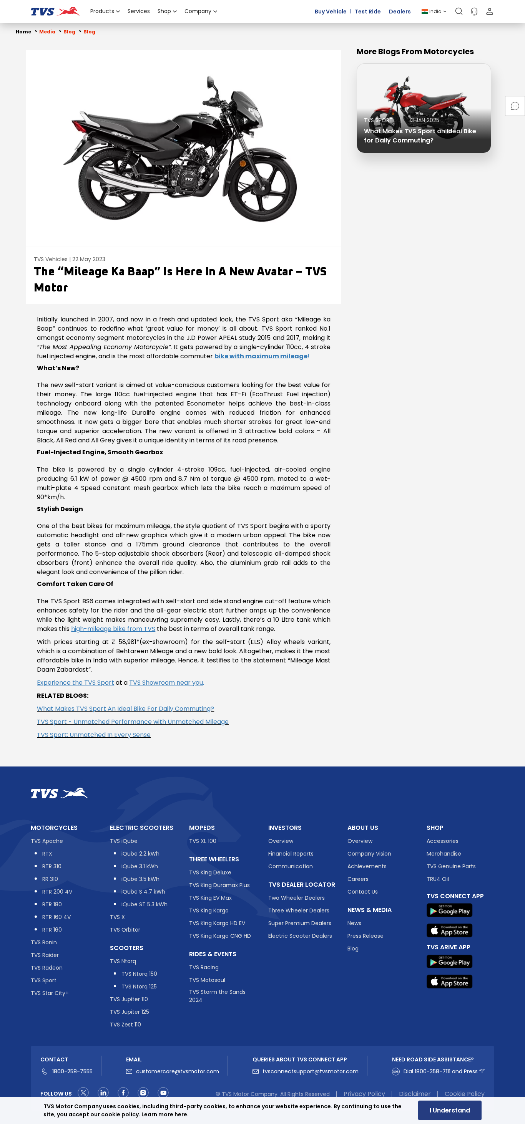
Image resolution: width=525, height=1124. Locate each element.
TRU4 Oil (438, 879)
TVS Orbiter (125, 930)
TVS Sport (43, 980)
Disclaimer (415, 1094)
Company (197, 11)
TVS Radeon (47, 968)
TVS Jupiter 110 (129, 999)
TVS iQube (124, 841)
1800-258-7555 (72, 1071)
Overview (280, 841)
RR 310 (50, 879)
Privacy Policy (364, 1094)
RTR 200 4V (57, 892)
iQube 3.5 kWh (140, 879)
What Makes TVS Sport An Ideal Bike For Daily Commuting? (125, 708)
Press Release (365, 936)
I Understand (450, 1110)
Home (23, 31)
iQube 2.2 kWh (140, 853)
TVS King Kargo (209, 910)
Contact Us (362, 892)
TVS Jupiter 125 (129, 1012)
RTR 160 (52, 930)
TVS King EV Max (210, 898)
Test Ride (368, 11)
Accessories (443, 841)
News (354, 923)
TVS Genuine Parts (451, 866)
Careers (358, 879)
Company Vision (369, 853)
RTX (47, 853)
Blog (353, 948)
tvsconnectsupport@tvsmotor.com (310, 1071)
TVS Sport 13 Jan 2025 (401, 120)
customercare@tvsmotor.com (177, 1071)
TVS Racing (204, 967)
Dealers (400, 11)
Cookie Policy (465, 1094)
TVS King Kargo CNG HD (220, 936)
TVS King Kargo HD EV (217, 923)
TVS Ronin (44, 942)
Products (102, 11)
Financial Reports (291, 853)
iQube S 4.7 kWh (143, 892)
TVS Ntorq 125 (139, 986)
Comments (515, 106)
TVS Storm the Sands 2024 (217, 996)
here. (181, 1114)
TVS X (117, 917)
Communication (290, 866)
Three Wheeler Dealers (298, 910)
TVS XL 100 (202, 841)
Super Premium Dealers (299, 923)
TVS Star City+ (50, 993)
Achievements (367, 866)
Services (139, 11)
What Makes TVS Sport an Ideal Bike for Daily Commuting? (420, 136)
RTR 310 (51, 866)
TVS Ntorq (123, 961)
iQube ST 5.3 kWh (144, 904)
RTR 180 (52, 904)
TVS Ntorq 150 (139, 974)
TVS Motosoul (207, 980)
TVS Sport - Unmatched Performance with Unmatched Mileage (133, 721)
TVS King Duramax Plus (219, 885)
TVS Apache (47, 841)
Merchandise (444, 853)
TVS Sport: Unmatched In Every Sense (94, 734)
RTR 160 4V (56, 917)
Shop (164, 11)
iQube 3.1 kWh (139, 866)
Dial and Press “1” (444, 1071)
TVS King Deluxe (210, 872)
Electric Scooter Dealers (300, 936)
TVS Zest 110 (125, 1024)
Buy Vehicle (331, 11)
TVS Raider (45, 955)
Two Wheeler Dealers (296, 898)
